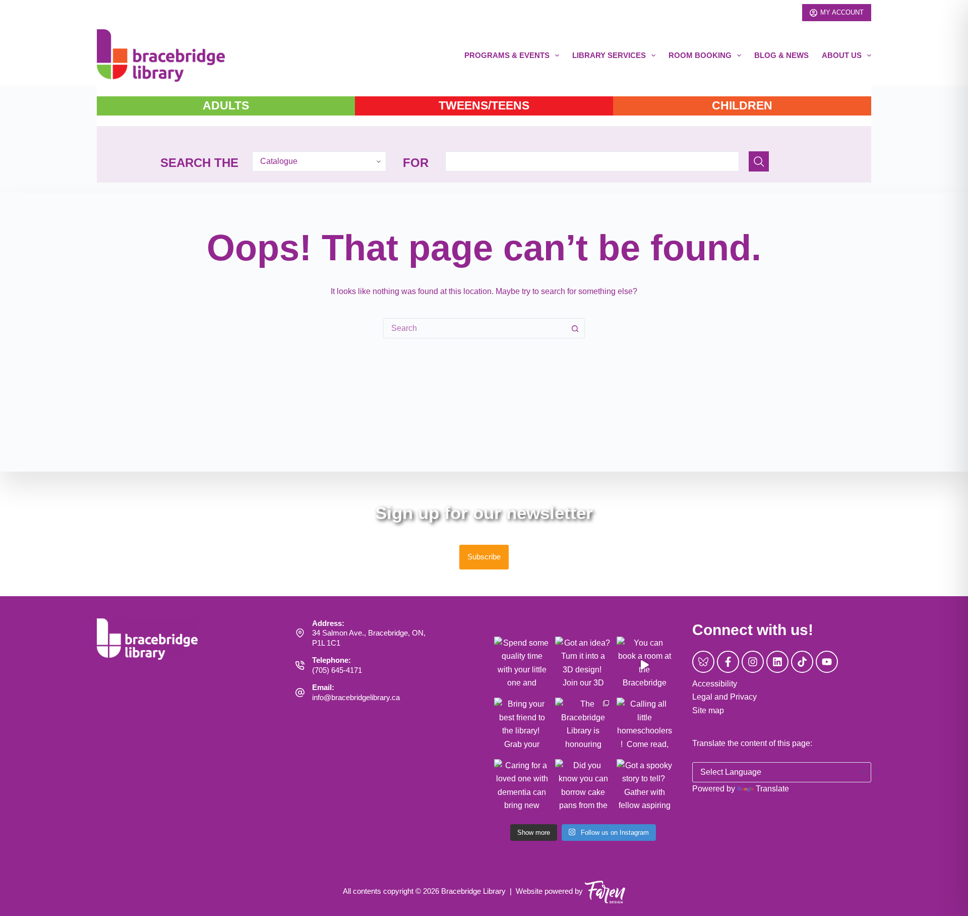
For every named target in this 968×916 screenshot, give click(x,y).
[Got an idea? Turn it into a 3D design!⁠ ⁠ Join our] (583, 665)
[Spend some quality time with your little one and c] (522, 665)
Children (742, 105)
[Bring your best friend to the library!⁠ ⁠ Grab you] (522, 726)
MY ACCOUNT (842, 12)
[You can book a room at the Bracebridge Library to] (645, 665)
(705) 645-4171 (337, 670)
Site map (708, 710)
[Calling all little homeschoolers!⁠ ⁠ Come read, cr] (645, 726)
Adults (226, 105)
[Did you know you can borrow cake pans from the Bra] (583, 787)
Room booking (700, 55)
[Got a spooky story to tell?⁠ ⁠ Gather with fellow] (645, 787)
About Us (842, 55)
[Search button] (574, 328)
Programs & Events (507, 55)
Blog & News (781, 55)
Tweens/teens (484, 105)
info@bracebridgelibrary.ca (356, 697)
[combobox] (474, 328)
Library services (609, 55)
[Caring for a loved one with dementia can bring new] (522, 787)
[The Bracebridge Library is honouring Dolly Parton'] (583, 726)
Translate (772, 788)
